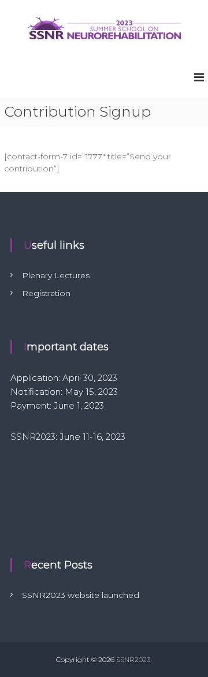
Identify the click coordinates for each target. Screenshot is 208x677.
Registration (46, 293)
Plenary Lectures (56, 275)
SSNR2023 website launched (80, 595)
